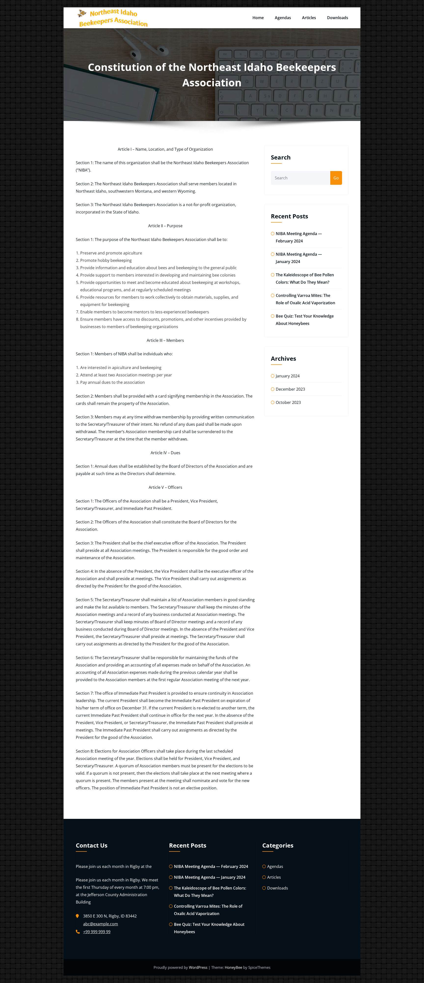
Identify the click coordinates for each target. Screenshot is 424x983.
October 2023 (288, 402)
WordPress (198, 967)
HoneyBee (233, 967)
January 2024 (288, 376)
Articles (309, 17)
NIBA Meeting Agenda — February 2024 (211, 866)
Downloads (337, 17)
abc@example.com (100, 924)
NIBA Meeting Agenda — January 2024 (209, 877)
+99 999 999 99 (96, 931)
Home (258, 17)
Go (336, 178)
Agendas (283, 17)
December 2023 (290, 389)
